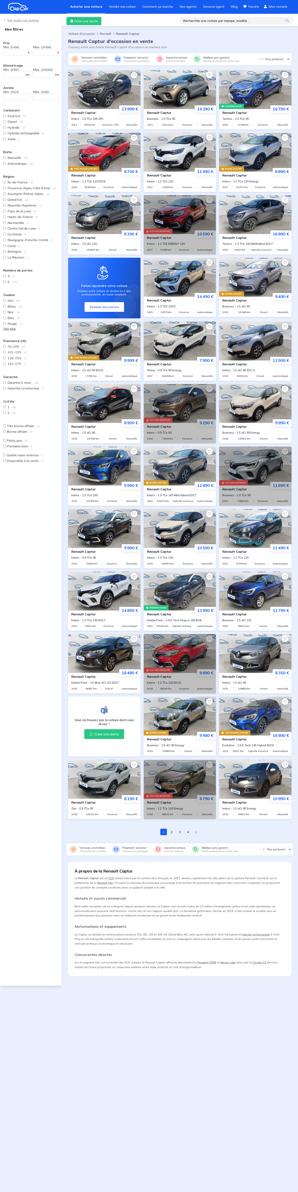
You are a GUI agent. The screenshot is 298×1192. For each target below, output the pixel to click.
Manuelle (17, 158)
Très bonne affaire (23, 426)
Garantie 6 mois (23, 383)
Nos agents (188, 6)
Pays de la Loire (21, 211)
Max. (42, 47)
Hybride (16, 127)
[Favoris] (134, 75)
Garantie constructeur (26, 388)
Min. (11, 47)
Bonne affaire (19, 432)
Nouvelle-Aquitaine (25, 205)
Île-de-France (21, 182)
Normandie (18, 223)
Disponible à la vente (25, 461)
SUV (111, 878)
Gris (13, 300)
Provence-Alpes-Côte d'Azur (32, 188)
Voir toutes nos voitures (23, 20)
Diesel (15, 122)
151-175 (17, 364)
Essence (17, 116)
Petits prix (17, 440)
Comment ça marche (157, 6)
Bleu (14, 318)
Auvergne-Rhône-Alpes (28, 194)
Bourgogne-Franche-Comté (30, 240)
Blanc (15, 306)
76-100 (16, 346)
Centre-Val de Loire (24, 228)
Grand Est (18, 200)
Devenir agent (213, 6)
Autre (14, 139)
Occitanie (17, 234)
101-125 (17, 352)
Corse (14, 246)
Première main (19, 446)
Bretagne (17, 251)
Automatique (20, 163)
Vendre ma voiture (122, 6)
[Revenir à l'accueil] (20, 7)
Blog (234, 6)
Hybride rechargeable (26, 133)
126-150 (17, 358)
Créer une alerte (86, 21)
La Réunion (18, 257)
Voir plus (9, 329)
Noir (14, 312)
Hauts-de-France (22, 217)
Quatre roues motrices (25, 455)
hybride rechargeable (256, 934)
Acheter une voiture (86, 6)
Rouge (15, 324)
